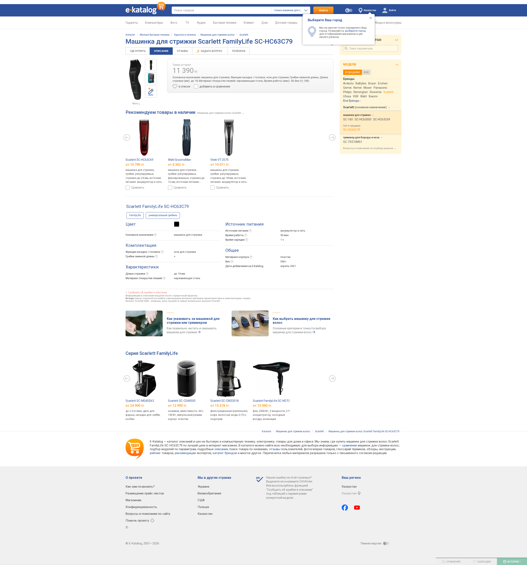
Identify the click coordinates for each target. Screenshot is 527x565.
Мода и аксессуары (388, 22)
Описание (161, 51)
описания (221, 449)
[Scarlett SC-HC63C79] (151, 65)
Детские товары (286, 22)
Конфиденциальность (141, 507)
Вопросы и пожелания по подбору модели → (369, 148)
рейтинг (155, 453)
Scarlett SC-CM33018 (224, 400)
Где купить (138, 51)
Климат (249, 22)
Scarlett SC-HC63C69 (139, 159)
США (201, 500)
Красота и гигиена (185, 34)
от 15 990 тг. (262, 405)
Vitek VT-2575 (219, 159)
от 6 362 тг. (176, 165)
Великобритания (209, 493)
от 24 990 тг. (135, 405)
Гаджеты (132, 22)
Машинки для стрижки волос (218, 34)
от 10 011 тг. (220, 165)
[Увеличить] (135, 79)
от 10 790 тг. (135, 165)
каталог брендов (225, 453)
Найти (323, 10)
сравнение (349, 445)
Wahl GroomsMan (179, 159)
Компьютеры (154, 22)
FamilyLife (135, 215)
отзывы (274, 449)
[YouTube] (357, 508)
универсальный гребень (163, 215)
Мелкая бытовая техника (154, 34)
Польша (203, 507)
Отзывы (182, 51)
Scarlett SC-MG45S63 (140, 400)
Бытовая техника (224, 22)
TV (187, 22)
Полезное (238, 51)
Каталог (130, 34)
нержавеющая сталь (187, 278)
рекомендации (185, 453)
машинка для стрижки (188, 234)
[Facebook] (345, 507)
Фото (173, 22)
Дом (264, 22)
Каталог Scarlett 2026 (137, 301)
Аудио (201, 22)
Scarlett (243, 34)
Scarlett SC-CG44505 (182, 400)
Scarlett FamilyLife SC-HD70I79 (273, 400)
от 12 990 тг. (177, 405)
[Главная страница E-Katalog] (146, 10)
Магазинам (133, 500)
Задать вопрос (212, 51)
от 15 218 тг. (220, 405)
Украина (203, 486)
